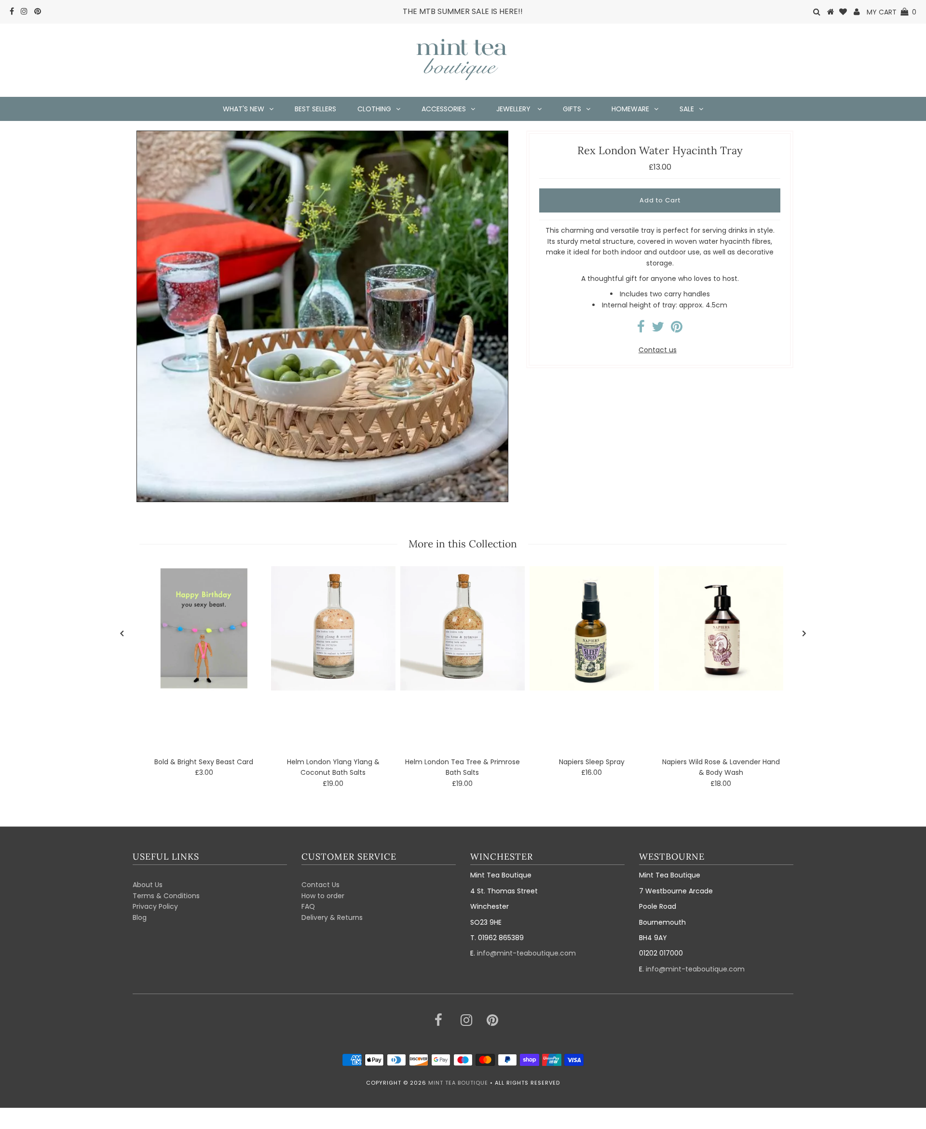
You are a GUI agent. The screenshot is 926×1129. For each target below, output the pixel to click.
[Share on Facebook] (641, 329)
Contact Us (320, 885)
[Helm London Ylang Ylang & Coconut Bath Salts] (333, 628)
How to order (322, 896)
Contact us (658, 350)
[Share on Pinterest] (676, 329)
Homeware (630, 109)
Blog (140, 917)
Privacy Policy (155, 906)
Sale (687, 109)
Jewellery (514, 109)
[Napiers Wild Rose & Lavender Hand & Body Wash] (721, 628)
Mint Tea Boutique (458, 1083)
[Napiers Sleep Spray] (592, 628)
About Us (148, 885)
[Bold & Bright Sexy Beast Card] (204, 628)
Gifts (572, 109)
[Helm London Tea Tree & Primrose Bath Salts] (462, 628)
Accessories (444, 109)
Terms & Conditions (166, 896)
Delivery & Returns (332, 917)
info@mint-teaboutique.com (526, 953)
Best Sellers (315, 109)
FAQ (308, 906)
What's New (243, 109)
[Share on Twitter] (658, 329)
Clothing (374, 109)
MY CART (891, 12)
